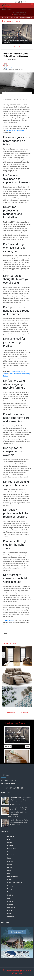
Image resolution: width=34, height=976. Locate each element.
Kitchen (9, 879)
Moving (9, 889)
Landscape (10, 886)
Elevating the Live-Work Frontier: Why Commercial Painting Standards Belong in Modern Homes (21, 800)
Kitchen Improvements (14, 882)
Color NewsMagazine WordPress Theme (16, 972)
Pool (8, 898)
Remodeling (11, 907)
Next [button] (27, 747)
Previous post (10, 712)
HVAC (9, 873)
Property (10, 901)
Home (5, 634)
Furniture (10, 864)
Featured (10, 858)
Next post (24, 712)
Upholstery (10, 916)
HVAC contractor (12, 876)
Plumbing (10, 895)
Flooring (10, 861)
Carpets (9, 842)
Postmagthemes (17, 973)
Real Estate (11, 904)
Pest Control (11, 892)
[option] (17, 34)
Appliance (10, 836)
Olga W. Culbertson (10, 68)
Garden (9, 867)
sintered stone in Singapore (15, 130)
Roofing (9, 910)
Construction (11, 849)
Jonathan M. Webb (19, 736)
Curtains (10, 852)
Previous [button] (8, 747)
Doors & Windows (13, 855)
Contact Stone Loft (9, 620)
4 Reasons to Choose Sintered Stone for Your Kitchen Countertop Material (16, 374)
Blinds (9, 839)
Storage (9, 913)
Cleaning (10, 845)
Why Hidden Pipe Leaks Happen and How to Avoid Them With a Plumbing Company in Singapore (16, 40)
